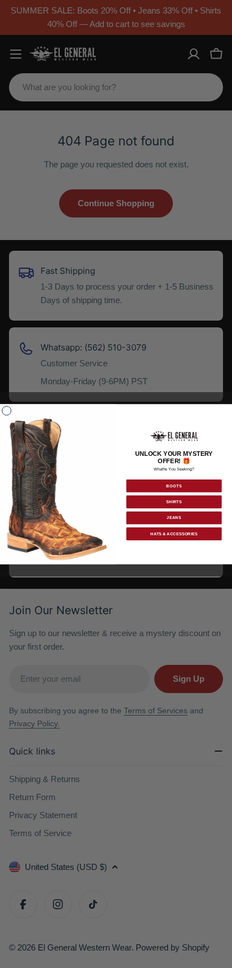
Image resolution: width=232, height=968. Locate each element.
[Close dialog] (6, 410)
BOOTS (174, 485)
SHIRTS (173, 501)
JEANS (174, 518)
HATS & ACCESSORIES (173, 533)
